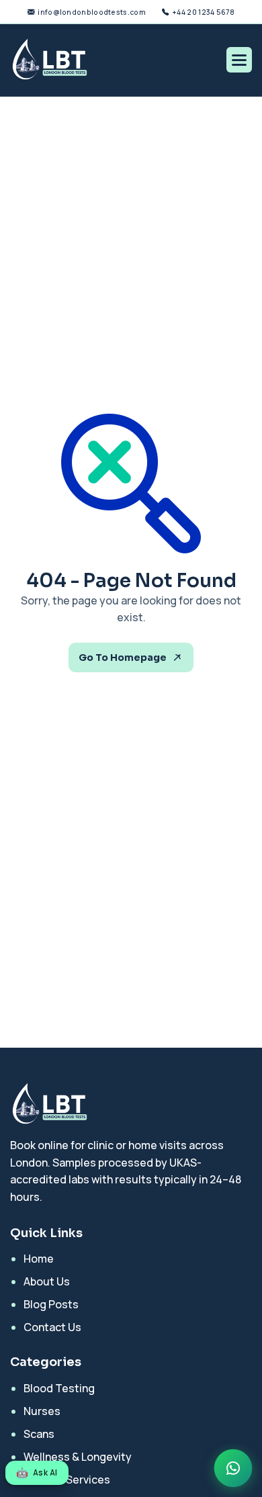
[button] (239, 60)
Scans (39, 1433)
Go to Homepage (123, 657)
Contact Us (52, 1327)
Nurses (42, 1411)
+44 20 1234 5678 (203, 12)
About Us (47, 1281)
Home (39, 1258)
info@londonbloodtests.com (92, 12)
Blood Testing (59, 1388)
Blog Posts (51, 1304)
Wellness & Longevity (78, 1456)
